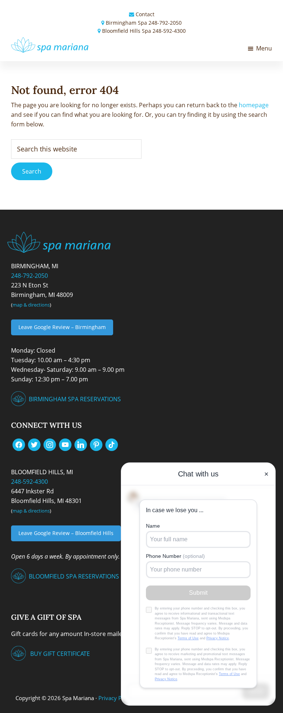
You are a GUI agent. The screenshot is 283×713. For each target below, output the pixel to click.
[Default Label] (65, 444)
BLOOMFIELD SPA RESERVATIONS (74, 576)
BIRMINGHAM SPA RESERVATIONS (75, 399)
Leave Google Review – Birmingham (62, 327)
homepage (254, 105)
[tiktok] (111, 444)
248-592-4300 (169, 30)
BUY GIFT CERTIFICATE (60, 654)
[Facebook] (19, 444)
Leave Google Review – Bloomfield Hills (65, 533)
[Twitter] (34, 444)
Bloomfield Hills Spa (126, 30)
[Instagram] (49, 444)
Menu (264, 48)
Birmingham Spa (126, 22)
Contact (145, 14)
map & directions (31, 304)
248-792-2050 (165, 22)
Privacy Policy (115, 698)
